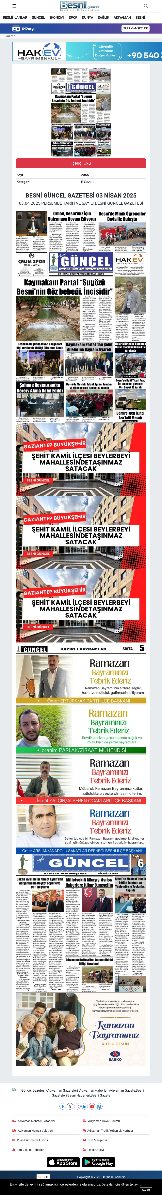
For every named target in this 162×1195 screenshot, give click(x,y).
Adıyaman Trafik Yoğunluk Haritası (110, 1130)
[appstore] (64, 1162)
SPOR (73, 17)
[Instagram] (77, 1106)
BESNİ (140, 17)
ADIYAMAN (122, 17)
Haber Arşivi (96, 1150)
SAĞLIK (103, 17)
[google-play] (98, 1162)
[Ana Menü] (14, 6)
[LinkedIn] (84, 1106)
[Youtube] (92, 1106)
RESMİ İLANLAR (15, 17)
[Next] (99, 1106)
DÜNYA (87, 17)
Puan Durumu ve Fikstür (32, 1140)
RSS (45, 1177)
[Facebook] (62, 1106)
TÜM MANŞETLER (135, 28)
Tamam (146, 1190)
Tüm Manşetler (97, 1140)
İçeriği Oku (81, 163)
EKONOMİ (56, 17)
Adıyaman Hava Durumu (104, 1121)
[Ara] (146, 6)
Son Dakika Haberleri (30, 1150)
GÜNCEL (38, 17)
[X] (70, 1106)
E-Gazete (8, 36)
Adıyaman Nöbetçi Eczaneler (36, 1121)
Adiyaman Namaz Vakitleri (35, 1130)
